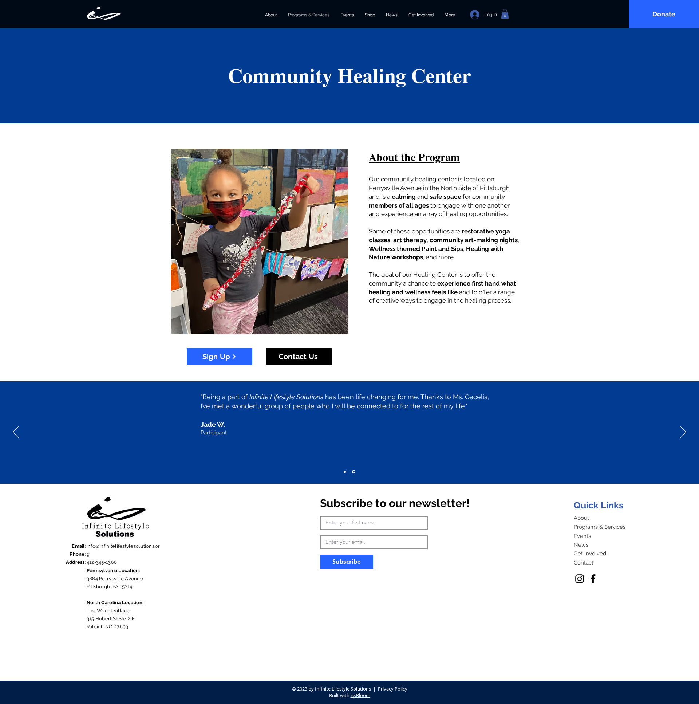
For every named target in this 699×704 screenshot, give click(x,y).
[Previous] (16, 432)
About (581, 518)
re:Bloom (360, 695)
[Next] (683, 432)
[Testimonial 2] (353, 471)
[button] (505, 14)
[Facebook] (593, 579)
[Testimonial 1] (345, 472)
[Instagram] (579, 579)
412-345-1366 (102, 562)
